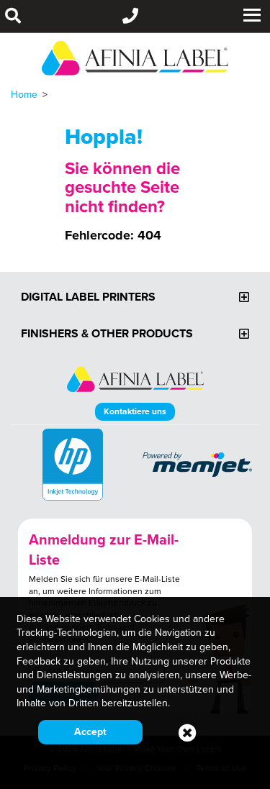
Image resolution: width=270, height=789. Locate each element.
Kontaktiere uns (135, 411)
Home (24, 94)
